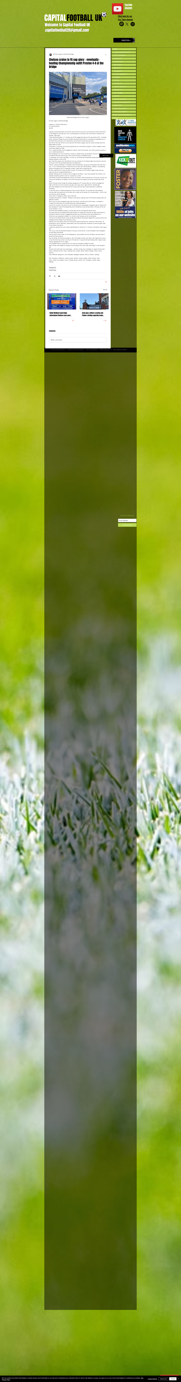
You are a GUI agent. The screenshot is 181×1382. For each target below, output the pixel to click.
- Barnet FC (117, 68)
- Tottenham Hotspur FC (121, 102)
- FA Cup (116, 80)
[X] (127, 24)
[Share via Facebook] (50, 276)
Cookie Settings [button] (152, 1379)
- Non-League (118, 93)
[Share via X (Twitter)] (54, 276)
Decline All (163, 1379)
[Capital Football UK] (117, 8)
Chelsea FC (52, 267)
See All (105, 289)
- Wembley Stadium (120, 112)
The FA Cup (52, 270)
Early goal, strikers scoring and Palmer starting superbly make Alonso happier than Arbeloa (92, 314)
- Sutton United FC (119, 99)
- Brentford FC (118, 62)
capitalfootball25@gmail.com (67, 30)
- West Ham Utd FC (120, 109)
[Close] (179, 1378)
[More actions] (106, 55)
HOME (115, 49)
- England (116, 77)
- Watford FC (117, 105)
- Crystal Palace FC (120, 74)
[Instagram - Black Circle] (133, 24)
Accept (173, 1379)
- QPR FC (116, 96)
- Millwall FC (117, 90)
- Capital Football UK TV (121, 52)
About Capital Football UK (122, 115)
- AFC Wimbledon (119, 55)
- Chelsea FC (117, 71)
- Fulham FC (117, 84)
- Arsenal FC (117, 59)
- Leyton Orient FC (119, 87)
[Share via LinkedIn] (59, 276)
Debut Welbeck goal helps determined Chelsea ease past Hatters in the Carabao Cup (60, 314)
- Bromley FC (117, 65)
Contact (115, 118)
